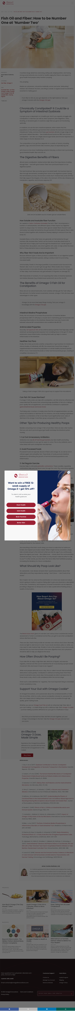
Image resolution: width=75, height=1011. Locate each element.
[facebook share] (9, 1009)
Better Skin (21, 523)
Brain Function (21, 517)
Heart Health (21, 505)
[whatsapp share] (65, 1009)
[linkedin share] (47, 1009)
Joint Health (21, 511)
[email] (28, 1009)
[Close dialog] (68, 472)
